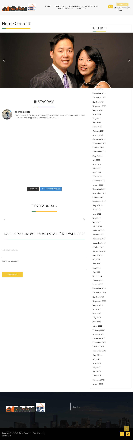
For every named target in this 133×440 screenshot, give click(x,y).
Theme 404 (6, 435)
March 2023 (97, 176)
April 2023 (97, 172)
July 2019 (96, 359)
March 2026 (97, 44)
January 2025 (98, 89)
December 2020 (99, 288)
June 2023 (97, 164)
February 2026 (98, 48)
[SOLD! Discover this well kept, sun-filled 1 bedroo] (55, 166)
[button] (4, 60)
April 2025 (97, 77)
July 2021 (96, 259)
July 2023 (96, 160)
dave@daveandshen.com (122, 9)
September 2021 (99, 251)
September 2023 (99, 151)
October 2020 (98, 297)
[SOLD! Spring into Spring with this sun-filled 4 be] (76, 153)
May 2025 (97, 73)
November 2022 (99, 193)
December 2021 (99, 238)
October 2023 (98, 147)
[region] (66, 60)
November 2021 (99, 243)
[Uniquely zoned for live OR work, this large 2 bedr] (76, 128)
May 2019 (97, 367)
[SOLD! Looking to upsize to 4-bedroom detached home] (34, 178)
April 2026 (97, 39)
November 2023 (99, 143)
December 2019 (99, 338)
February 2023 (98, 180)
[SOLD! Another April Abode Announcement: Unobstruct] (12, 141)
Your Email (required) (10, 261)
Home (47, 6)
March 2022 (97, 226)
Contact (81, 9)
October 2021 (98, 247)
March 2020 (97, 326)
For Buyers (75, 6)
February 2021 (98, 280)
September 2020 (99, 301)
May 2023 (97, 168)
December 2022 (99, 189)
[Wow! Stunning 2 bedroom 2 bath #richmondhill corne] (55, 128)
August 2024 (97, 110)
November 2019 (99, 342)
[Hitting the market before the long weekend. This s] (34, 128)
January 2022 (98, 234)
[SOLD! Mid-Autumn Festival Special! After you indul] (76, 178)
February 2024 (98, 131)
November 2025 (99, 60)
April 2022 (97, 222)
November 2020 (99, 292)
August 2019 (97, 355)
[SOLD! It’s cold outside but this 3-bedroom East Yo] (34, 166)
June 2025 (97, 68)
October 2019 (98, 346)
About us (59, 6)
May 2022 (97, 218)
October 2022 (98, 197)
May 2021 (97, 268)
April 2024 (97, 122)
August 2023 (97, 156)
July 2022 (96, 209)
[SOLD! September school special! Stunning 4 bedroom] (12, 153)
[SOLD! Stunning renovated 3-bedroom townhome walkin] (55, 178)
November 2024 (99, 97)
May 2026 (97, 35)
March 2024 (97, 126)
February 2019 (98, 380)
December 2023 (99, 139)
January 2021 (98, 284)
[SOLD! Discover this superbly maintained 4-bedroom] (55, 141)
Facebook (122, 434)
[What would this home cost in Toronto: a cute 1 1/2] (76, 166)
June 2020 (97, 313)
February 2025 (98, 85)
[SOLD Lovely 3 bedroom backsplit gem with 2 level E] (76, 141)
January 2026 (98, 52)
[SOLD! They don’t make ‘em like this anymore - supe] (12, 128)
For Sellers (91, 6)
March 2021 (97, 276)
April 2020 (97, 321)
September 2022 (99, 201)
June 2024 (97, 114)
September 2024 (99, 106)
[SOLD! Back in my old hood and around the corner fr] (12, 166)
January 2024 (98, 135)
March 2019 (97, 375)
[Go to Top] (126, 428)
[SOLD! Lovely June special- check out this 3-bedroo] (34, 153)
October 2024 (98, 102)
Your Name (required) (10, 250)
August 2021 (97, 255)
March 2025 (97, 81)
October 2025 (98, 64)
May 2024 (97, 118)
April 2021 (97, 272)
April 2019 (97, 371)
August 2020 (97, 305)
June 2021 (97, 263)
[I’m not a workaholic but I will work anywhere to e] (12, 178)
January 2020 (98, 334)
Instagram (128, 434)
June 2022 (97, 214)
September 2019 (99, 350)
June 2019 (97, 363)
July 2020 (96, 309)
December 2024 (99, 93)
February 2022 (98, 230)
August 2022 (97, 205)
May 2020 (97, 317)
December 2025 (99, 56)
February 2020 (98, 330)
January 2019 (98, 384)
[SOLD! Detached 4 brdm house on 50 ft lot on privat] (55, 153)
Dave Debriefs (65, 9)
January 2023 (98, 185)
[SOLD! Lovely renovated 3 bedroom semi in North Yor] (34, 141)
